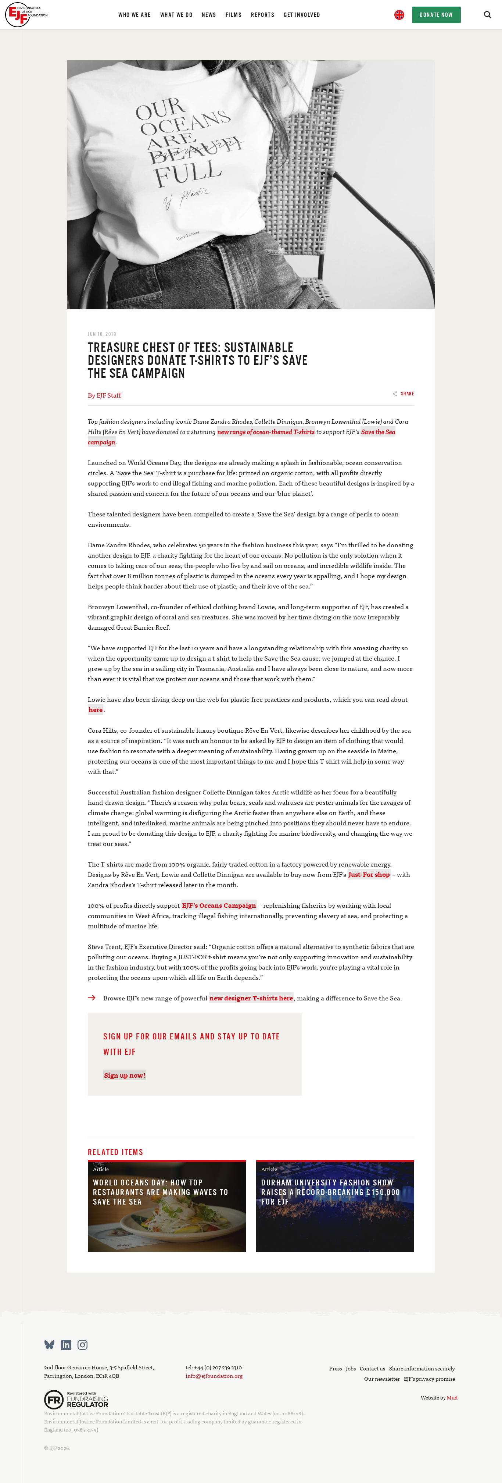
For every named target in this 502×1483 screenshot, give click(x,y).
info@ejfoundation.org (214, 1375)
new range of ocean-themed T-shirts (266, 431)
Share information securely (422, 1368)
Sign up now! (125, 1075)
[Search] (487, 14)
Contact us (372, 1368)
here (96, 709)
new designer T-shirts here (251, 997)
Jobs (351, 1368)
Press (335, 1368)
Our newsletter (382, 1378)
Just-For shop (369, 874)
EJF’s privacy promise (429, 1378)
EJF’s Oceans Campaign (219, 905)
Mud (452, 1397)
